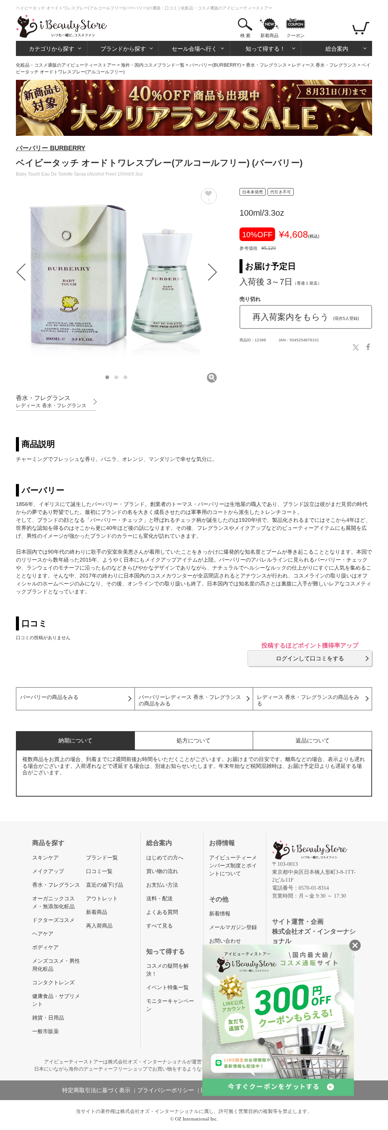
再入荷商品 (99, 926)
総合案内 (336, 48)
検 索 (245, 35)
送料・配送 (159, 898)
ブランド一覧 (102, 858)
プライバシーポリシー (165, 1090)
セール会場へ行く (194, 48)
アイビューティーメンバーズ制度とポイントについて (233, 865)
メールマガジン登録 (233, 927)
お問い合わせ (225, 941)
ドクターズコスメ (53, 920)
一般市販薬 (45, 1031)
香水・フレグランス (266, 65)
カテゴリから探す (51, 48)
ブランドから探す (123, 48)
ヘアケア (42, 934)
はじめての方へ (164, 858)
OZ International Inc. (196, 1119)
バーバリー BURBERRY (50, 148)
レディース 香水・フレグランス (324, 65)
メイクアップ (48, 871)
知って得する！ (265, 48)
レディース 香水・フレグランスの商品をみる (308, 700)
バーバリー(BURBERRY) (215, 65)
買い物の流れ (162, 871)
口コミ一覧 (99, 871)
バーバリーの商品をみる (49, 697)
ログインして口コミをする (310, 658)
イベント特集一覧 (167, 987)
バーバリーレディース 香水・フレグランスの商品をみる (190, 700)
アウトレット (102, 898)
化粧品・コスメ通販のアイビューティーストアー (66, 65)
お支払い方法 (162, 885)
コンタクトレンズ (53, 982)
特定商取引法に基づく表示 (96, 1090)
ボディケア (45, 947)
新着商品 (269, 35)
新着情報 (219, 914)
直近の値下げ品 (104, 885)
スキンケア (45, 858)
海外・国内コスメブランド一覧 (153, 65)
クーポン (295, 35)
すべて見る (159, 926)
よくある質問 (162, 912)
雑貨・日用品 (48, 1018)
